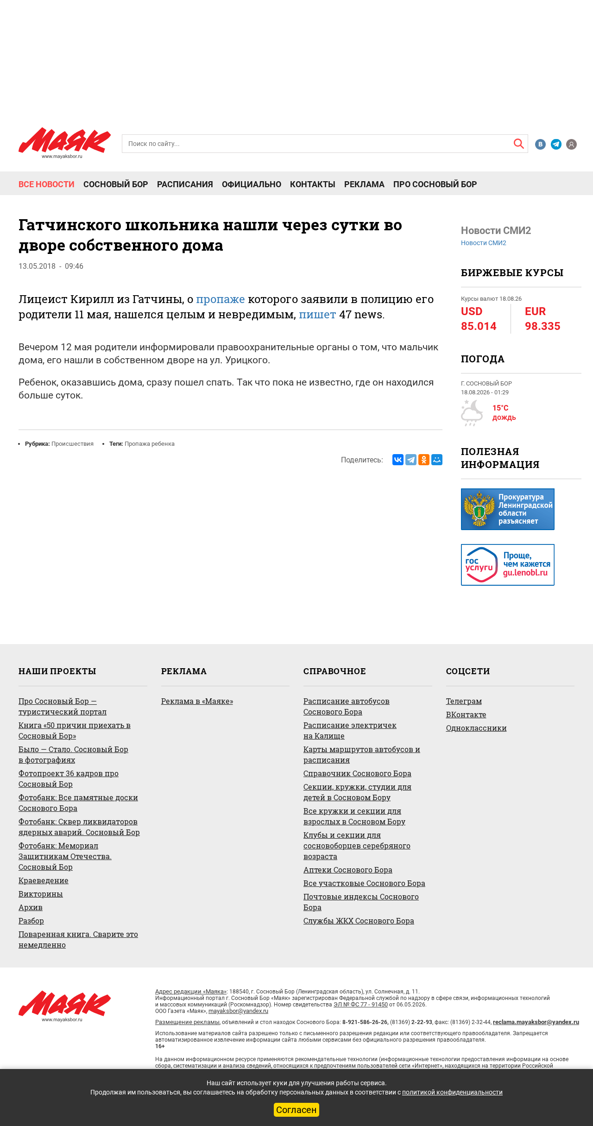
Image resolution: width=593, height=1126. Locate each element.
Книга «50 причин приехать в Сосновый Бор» (75, 730)
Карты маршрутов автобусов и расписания (361, 754)
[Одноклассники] (423, 459)
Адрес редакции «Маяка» (191, 991)
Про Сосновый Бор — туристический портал (63, 706)
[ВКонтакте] (398, 459)
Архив (31, 907)
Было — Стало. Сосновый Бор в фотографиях (73, 754)
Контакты (312, 184)
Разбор (31, 920)
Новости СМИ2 (483, 243)
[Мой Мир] (436, 459)
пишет (317, 314)
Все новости (47, 184)
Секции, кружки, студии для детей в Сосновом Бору (357, 792)
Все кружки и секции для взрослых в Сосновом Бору (354, 816)
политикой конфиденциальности (452, 1092)
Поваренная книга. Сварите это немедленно (78, 939)
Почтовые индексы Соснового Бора (361, 902)
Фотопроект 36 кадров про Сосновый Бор (69, 778)
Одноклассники (476, 728)
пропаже (220, 298)
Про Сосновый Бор (435, 184)
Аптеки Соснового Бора (347, 869)
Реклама (364, 184)
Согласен (296, 1109)
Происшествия (72, 443)
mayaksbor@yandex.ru (238, 1010)
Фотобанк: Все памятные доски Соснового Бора (78, 802)
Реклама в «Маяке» (197, 701)
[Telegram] (410, 459)
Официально (251, 184)
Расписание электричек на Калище (350, 730)
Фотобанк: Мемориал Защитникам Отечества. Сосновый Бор (65, 856)
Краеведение (44, 880)
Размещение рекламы (187, 1021)
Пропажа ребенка (150, 443)
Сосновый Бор (115, 184)
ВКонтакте (466, 714)
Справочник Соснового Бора (357, 773)
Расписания (185, 184)
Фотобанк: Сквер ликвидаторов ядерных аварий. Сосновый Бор (79, 826)
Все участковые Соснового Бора (364, 883)
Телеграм (464, 701)
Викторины (41, 893)
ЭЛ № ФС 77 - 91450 (361, 1004)
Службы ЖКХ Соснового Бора (358, 920)
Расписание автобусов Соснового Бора (346, 706)
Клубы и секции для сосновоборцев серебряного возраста (356, 845)
